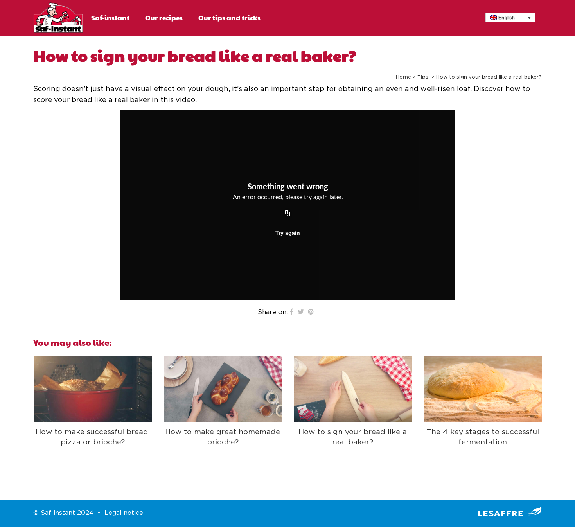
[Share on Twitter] (301, 312)
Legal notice (123, 513)
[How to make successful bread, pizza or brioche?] (93, 389)
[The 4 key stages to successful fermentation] (483, 389)
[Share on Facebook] (292, 312)
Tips (422, 77)
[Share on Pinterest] (311, 312)
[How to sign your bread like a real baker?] (353, 389)
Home (403, 77)
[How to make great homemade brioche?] (223, 389)
